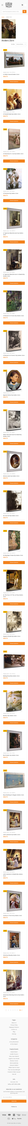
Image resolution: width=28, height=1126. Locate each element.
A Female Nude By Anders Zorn (11, 114)
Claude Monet (14, 1052)
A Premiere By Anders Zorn (10, 193)
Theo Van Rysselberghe (14, 1069)
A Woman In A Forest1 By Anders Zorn (14, 355)
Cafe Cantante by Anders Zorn (11, 834)
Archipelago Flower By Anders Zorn (13, 555)
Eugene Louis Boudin (14, 1058)
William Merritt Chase (14, 1067)
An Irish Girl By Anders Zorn (11, 515)
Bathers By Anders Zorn (10, 715)
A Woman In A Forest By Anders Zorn (13, 315)
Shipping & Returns (14, 1027)
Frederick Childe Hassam (14, 1072)
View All (14, 1074)
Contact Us (14, 1029)
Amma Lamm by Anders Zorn (11, 476)
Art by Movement (14, 1042)
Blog (14, 1031)
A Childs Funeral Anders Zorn (11, 74)
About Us (14, 1022)
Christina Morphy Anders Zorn (11, 955)
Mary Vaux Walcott (14, 1056)
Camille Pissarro (14, 1054)
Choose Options (14, 81)
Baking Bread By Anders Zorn (11, 676)
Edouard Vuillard (14, 1065)
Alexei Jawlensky (14, 1063)
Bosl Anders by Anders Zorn (11, 755)
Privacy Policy (14, 1025)
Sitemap (14, 1034)
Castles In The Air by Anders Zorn (12, 915)
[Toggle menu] (2, 5)
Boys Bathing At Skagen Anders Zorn (13, 795)
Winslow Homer (14, 1060)
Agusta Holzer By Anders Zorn (11, 395)
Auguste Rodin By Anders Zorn (11, 636)
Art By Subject (14, 1044)
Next (20, 1010)
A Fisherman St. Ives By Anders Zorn (13, 153)
